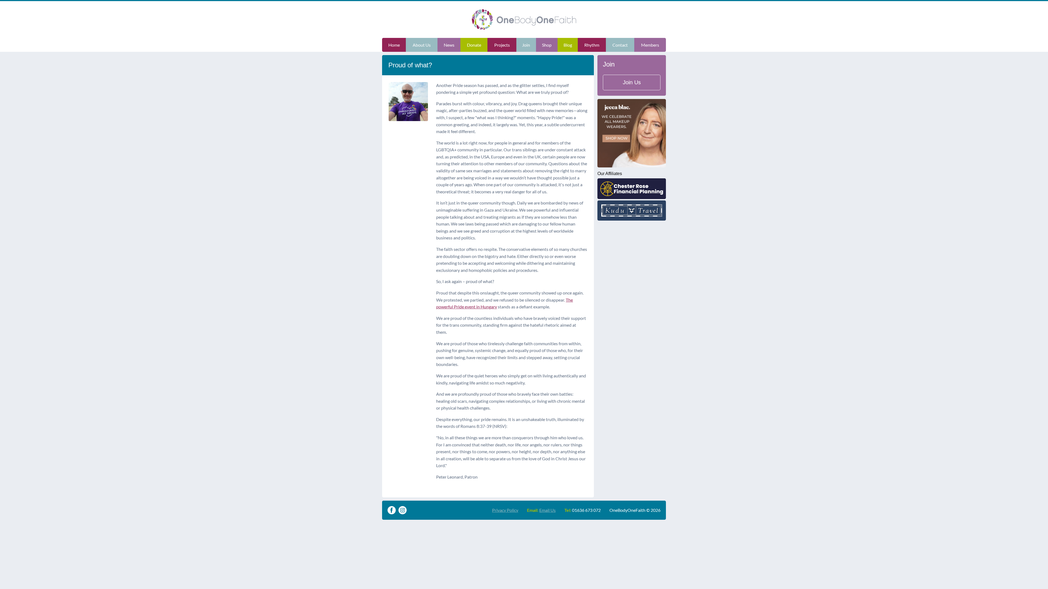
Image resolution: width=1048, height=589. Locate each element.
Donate (474, 44)
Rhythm (591, 44)
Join (526, 44)
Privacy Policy (505, 510)
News (449, 44)
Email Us (547, 510)
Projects (502, 44)
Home (394, 44)
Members (650, 44)
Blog (568, 44)
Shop (547, 44)
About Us (422, 44)
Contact (620, 44)
